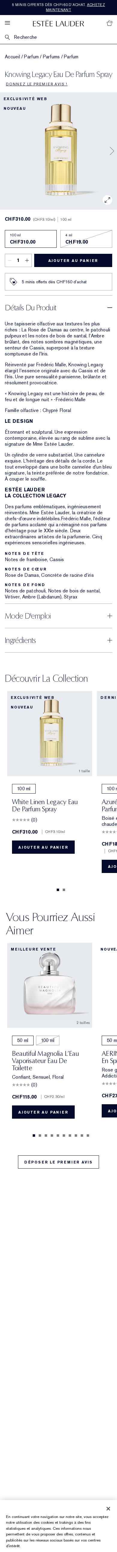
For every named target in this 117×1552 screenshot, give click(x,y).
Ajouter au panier (73, 260)
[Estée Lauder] (58, 23)
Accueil (12, 57)
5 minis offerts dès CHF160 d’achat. (58, 7)
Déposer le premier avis (58, 1162)
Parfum (31, 57)
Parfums (51, 57)
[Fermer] (108, 1508)
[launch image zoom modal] (107, 200)
